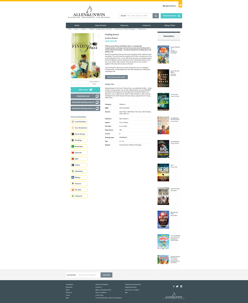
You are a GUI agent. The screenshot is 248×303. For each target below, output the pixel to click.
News (67, 298)
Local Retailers (80, 122)
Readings (78, 140)
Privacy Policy (99, 295)
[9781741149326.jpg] (85, 55)
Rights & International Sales (103, 290)
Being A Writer (170, 25)
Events (68, 295)
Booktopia (79, 146)
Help (126, 292)
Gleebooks (79, 171)
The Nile (78, 190)
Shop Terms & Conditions (132, 290)
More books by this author (116, 77)
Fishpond (78, 196)
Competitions (69, 284)
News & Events (100, 25)
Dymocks (78, 153)
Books (77, 25)
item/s (169, 6)
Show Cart (180, 4)
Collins (77, 165)
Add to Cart (83, 90)
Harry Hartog (80, 134)
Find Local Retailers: (78, 117)
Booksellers (69, 287)
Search (123, 16)
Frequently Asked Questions (133, 284)
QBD (76, 159)
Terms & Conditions (100, 292)
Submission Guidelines (101, 284)
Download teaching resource (83, 102)
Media (67, 290)
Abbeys (77, 177)
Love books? (71, 275)
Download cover (83, 96)
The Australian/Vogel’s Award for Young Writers (108, 298)
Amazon (78, 184)
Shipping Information (130, 287)
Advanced (169, 16)
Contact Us (147, 25)
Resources (124, 25)
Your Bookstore (81, 128)
